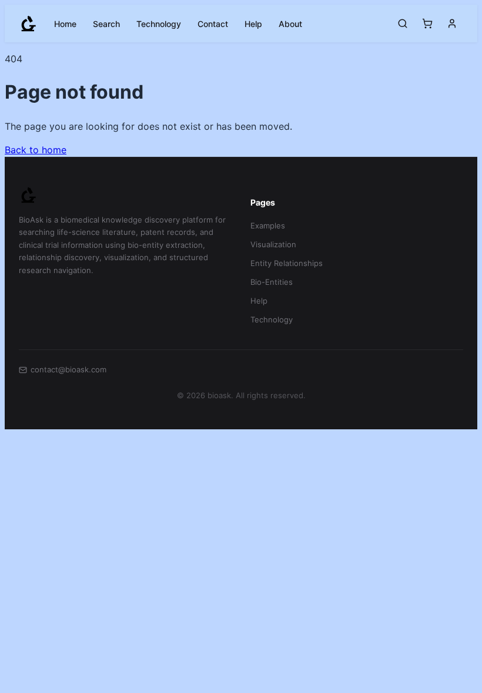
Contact (213, 24)
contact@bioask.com (68, 369)
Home (65, 24)
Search (106, 24)
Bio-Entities (271, 282)
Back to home (35, 150)
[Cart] (427, 23)
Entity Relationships (286, 263)
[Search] (402, 23)
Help (253, 24)
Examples (267, 225)
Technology (158, 24)
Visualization (273, 244)
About (290, 24)
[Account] (452, 23)
